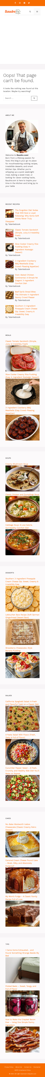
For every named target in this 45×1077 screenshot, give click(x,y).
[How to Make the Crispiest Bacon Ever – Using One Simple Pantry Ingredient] (22, 1052)
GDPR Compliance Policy (23, 1070)
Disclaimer (37, 1067)
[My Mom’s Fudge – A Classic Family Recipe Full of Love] (22, 926)
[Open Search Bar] (30, 11)
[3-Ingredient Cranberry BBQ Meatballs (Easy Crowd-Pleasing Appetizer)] (22, 440)
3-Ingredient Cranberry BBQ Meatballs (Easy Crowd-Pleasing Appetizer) (19, 410)
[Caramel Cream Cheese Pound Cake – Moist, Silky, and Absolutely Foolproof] (22, 893)
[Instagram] (20, 3)
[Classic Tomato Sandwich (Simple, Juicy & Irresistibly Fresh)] (22, 371)
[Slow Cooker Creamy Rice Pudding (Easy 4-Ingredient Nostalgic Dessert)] (22, 404)
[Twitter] (29, 3)
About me (19, 1067)
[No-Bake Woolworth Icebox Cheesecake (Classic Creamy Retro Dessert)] (22, 856)
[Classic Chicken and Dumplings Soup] (22, 521)
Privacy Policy (9, 1067)
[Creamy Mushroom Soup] (22, 491)
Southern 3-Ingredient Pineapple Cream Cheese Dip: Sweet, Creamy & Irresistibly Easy (21, 581)
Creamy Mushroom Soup (16, 464)
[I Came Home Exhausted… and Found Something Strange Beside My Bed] (22, 982)
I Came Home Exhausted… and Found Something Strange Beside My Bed (22, 953)
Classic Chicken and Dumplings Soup (22, 494)
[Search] (34, 98)
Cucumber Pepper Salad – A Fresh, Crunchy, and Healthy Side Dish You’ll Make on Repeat (22, 771)
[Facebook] (15, 3)
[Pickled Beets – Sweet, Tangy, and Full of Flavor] (22, 1016)
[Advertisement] (22, 41)
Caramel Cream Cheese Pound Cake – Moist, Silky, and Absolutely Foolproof (21, 863)
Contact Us (27, 1067)
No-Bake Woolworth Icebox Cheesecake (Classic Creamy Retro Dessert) (20, 827)
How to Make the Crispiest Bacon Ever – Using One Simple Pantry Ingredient (20, 1022)
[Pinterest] (24, 3)
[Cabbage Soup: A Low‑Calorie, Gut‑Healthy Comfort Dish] (22, 554)
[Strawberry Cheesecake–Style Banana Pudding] (22, 677)
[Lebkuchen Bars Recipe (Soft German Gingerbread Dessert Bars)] (22, 644)
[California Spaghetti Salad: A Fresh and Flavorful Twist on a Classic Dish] (22, 731)
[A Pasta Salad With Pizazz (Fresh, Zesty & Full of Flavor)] (22, 764)
